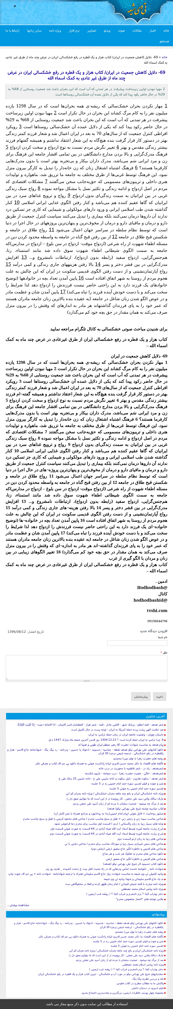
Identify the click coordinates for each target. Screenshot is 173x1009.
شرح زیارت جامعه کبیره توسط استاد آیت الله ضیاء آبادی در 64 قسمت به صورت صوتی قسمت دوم (107, 833)
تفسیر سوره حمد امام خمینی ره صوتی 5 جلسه (137, 788)
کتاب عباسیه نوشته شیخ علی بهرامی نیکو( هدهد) (135, 808)
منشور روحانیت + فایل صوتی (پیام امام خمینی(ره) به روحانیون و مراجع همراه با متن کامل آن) (109, 813)
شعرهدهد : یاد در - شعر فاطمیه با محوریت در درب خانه (131, 768)
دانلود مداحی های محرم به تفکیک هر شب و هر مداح (133, 853)
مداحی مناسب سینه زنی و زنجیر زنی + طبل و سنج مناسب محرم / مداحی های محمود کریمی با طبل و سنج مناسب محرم (93, 818)
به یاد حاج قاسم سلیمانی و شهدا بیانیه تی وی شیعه (134, 879)
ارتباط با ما (12, 30)
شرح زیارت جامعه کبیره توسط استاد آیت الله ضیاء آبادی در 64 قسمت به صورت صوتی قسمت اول (107, 828)
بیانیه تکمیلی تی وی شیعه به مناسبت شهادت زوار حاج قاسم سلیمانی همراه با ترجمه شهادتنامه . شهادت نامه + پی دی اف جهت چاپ (86, 874)
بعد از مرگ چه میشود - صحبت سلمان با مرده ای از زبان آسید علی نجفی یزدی (118, 803)
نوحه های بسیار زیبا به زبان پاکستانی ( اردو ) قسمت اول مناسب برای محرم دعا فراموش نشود (109, 823)
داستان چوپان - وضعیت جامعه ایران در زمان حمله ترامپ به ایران (126, 734)
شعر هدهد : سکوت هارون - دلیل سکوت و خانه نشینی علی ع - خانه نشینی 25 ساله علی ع (111, 778)
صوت (121, 30)
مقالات (137, 30)
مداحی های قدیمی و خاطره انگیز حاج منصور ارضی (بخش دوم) (127, 849)
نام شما (162, 637)
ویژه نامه (55, 30)
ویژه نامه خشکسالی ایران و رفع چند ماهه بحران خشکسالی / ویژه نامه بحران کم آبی (115, 793)
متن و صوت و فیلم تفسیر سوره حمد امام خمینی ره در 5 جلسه (127, 783)
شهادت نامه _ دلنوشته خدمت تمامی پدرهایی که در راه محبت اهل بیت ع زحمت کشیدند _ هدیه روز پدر (105, 869)
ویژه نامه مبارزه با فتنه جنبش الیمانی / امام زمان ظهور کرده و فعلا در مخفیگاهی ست (114, 884)
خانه (166, 30)
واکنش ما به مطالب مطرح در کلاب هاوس (140, 983)
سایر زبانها (34, 30)
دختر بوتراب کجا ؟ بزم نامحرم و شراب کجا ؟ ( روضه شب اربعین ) (125, 894)
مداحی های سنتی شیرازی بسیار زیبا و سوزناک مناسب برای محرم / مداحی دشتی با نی (114, 844)
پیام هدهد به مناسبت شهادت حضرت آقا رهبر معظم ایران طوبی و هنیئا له (121, 744)
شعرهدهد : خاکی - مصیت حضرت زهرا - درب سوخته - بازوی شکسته (124, 773)
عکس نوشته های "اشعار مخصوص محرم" (140, 899)
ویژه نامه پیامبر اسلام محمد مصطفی (142, 889)
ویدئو (107, 30)
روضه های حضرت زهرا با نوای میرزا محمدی (138, 758)
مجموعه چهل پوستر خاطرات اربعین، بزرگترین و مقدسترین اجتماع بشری (123, 992)
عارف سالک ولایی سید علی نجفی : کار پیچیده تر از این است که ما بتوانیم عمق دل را (115, 798)
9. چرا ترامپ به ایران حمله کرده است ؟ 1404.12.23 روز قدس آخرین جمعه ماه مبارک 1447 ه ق (106, 740)
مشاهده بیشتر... (18, 904)
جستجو (164, 41)
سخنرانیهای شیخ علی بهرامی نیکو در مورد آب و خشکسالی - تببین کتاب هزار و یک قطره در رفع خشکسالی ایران (101, 974)
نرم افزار (74, 30)
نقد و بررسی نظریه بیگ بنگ (148, 979)
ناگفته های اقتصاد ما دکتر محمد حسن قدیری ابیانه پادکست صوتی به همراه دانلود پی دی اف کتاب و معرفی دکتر (99, 763)
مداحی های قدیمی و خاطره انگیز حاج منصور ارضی (135, 859)
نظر (163, 652)
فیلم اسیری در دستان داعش (148, 988)
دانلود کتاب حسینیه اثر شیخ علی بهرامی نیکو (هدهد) (133, 864)
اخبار (152, 30)
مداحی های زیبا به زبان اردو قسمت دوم (141, 839)
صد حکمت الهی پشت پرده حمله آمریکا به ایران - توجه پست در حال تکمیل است (117, 729)
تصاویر (91, 30)
